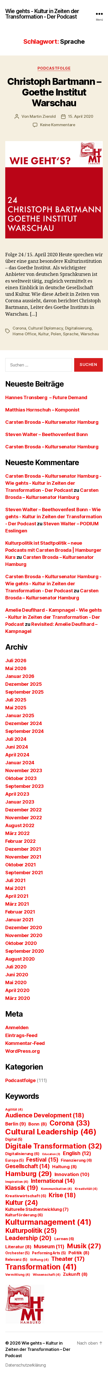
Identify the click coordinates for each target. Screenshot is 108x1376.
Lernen (64, 1238)
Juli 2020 (16, 967)
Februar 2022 (20, 841)
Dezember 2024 (23, 723)
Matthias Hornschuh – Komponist (42, 410)
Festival (42, 1159)
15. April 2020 (80, 116)
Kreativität (86, 1189)
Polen (56, 333)
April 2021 (16, 896)
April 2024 (17, 754)
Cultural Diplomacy (45, 328)
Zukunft (75, 1274)
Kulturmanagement (48, 1222)
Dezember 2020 (23, 927)
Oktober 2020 (21, 943)
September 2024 (24, 731)
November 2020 (23, 935)
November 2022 (23, 817)
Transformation (41, 1266)
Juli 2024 (15, 739)
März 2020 (17, 998)
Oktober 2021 (20, 864)
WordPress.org (22, 1051)
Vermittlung (17, 1275)
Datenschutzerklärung (25, 1365)
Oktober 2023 (21, 778)
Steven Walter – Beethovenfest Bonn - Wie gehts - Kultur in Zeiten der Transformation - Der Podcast (53, 516)
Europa (14, 1160)
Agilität (14, 1109)
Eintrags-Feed (21, 1035)
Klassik (21, 1187)
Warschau (89, 333)
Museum (49, 1247)
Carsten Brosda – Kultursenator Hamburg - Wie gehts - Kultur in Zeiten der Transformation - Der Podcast (53, 483)
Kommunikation (56, 1189)
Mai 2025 (15, 707)
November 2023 (23, 770)
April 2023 (17, 794)
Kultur (43, 333)
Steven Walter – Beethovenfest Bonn (46, 434)
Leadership (28, 1238)
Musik (84, 1246)
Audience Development (44, 1115)
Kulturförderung (24, 1214)
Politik (78, 1252)
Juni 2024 (16, 747)
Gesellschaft (27, 1166)
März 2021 (17, 904)
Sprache (70, 333)
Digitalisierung (78, 328)
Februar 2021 (20, 912)
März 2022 (17, 833)
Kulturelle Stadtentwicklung (37, 1209)
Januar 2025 (19, 715)
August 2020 (20, 959)
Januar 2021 (19, 919)
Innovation (72, 1174)
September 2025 (24, 692)
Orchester (17, 1253)
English (77, 1153)
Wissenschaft (47, 1275)
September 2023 (24, 786)
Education (51, 1154)
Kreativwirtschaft (25, 1195)
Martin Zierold (43, 116)
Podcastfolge (54, 68)
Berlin (15, 1124)
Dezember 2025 (23, 684)
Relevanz (16, 1259)
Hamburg (28, 1173)
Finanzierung (76, 1160)
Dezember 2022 (23, 809)
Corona (19, 328)
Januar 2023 (19, 802)
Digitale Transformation (53, 1146)
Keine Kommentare (57, 124)
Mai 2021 (15, 888)
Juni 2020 (16, 974)
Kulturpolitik (31, 1230)
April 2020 (17, 990)
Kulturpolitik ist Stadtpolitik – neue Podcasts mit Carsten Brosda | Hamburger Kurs (53, 550)
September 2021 (24, 872)
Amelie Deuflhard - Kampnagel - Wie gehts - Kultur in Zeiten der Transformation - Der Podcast (53, 617)
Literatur (18, 1246)
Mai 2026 (15, 668)
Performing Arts (49, 1253)
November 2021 (23, 857)
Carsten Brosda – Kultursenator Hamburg (52, 422)
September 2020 (24, 951)
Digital (13, 1139)
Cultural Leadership (50, 1131)
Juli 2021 (15, 880)
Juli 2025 (15, 700)
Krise (62, 1195)
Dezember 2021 (23, 849)
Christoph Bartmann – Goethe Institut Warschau (54, 92)
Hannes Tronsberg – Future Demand (46, 397)
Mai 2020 (16, 982)
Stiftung (39, 1260)
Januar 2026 (19, 676)
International (53, 1181)
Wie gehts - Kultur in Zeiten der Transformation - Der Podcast (42, 13)
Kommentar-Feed (25, 1043)
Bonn (37, 1124)
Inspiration (16, 1182)
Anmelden (17, 1027)
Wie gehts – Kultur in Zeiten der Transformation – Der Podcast (38, 1349)
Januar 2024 (19, 762)
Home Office (24, 333)
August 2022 (19, 825)
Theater (68, 1258)
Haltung (64, 1166)
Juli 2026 (15, 660)
